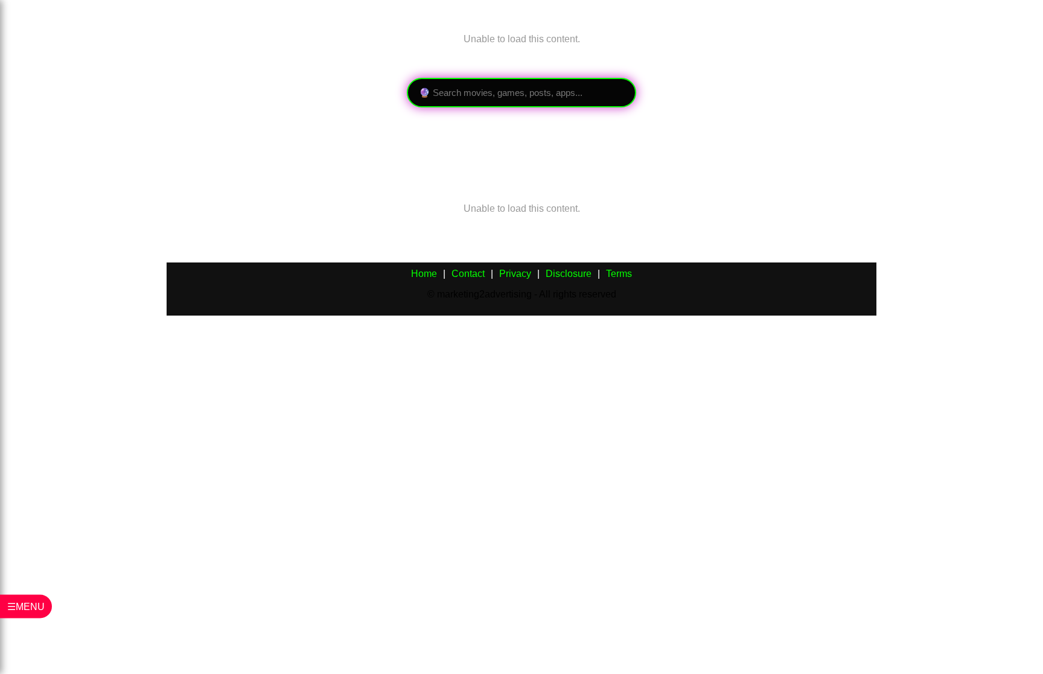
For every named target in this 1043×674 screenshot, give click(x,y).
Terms (619, 274)
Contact (468, 274)
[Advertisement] (386, 143)
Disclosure (569, 274)
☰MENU (26, 607)
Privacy (515, 274)
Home (424, 274)
